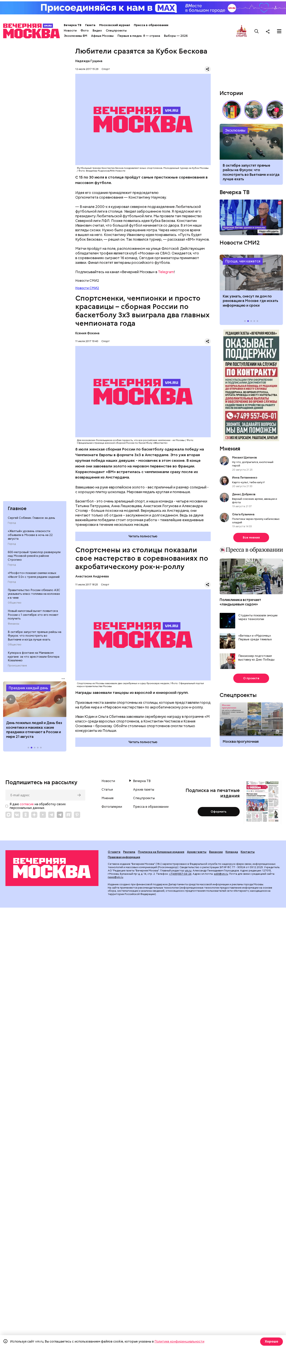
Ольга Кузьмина (244, 514)
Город (12, 522)
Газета (90, 25)
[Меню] (279, 31)
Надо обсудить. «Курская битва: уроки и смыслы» (251, 217)
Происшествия (17, 665)
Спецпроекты (116, 31)
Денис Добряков (243, 494)
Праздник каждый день (28, 688)
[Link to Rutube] (68, 815)
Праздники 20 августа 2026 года (34, 699)
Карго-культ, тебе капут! (248, 482)
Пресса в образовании (151, 25)
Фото (85, 31)
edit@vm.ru (221, 873)
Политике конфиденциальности (179, 1341)
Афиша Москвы (102, 36)
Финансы (13, 623)
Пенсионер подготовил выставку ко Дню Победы (256, 658)
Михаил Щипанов (244, 457)
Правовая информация (124, 857)
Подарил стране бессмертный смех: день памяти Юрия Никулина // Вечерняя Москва (253, 109)
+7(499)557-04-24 (180, 873)
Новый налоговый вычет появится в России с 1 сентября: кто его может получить (33, 614)
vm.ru (188, 870)
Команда (231, 852)
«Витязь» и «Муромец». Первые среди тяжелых (255, 637)
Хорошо (271, 1341)
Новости (70, 31)
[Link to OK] (26, 815)
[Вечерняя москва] (51, 868)
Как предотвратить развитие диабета (251, 272)
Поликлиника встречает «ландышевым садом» (240, 601)
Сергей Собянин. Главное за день (31, 518)
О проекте (251, 678)
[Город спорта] (241, 31)
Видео (97, 31)
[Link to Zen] (34, 815)
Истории (231, 93)
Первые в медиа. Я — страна (139, 36)
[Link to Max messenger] (8, 815)
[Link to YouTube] (43, 815)
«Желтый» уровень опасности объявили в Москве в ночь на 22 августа (30, 535)
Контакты (248, 852)
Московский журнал (114, 25)
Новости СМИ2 (87, 288)
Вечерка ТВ (72, 25)
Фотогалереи (112, 806)
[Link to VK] (17, 815)
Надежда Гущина (88, 61)
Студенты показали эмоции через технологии (257, 617)
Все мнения (251, 537)
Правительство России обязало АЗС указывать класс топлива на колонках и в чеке (34, 594)
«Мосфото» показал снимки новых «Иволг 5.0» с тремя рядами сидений (34, 575)
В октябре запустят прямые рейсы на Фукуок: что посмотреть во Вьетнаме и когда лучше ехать (34, 635)
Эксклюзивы (235, 130)
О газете (114, 852)
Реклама (129, 852)
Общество (14, 602)
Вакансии (216, 852)
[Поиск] (256, 31)
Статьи (107, 789)
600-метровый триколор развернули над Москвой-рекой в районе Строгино (34, 556)
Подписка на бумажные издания (161, 852)
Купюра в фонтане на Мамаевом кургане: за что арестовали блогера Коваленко (33, 656)
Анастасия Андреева (92, 576)
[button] (11, 699)
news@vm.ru (115, 877)
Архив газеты (143, 789)
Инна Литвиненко (244, 477)
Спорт (106, 69)
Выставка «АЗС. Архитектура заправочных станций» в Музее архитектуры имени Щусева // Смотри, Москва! (231, 109)
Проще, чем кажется (242, 261)
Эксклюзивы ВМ (75, 36)
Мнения (230, 448)
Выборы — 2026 (176, 36)
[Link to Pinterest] (77, 815)
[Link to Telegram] (51, 815)
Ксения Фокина (87, 333)
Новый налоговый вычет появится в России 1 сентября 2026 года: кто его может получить (251, 142)
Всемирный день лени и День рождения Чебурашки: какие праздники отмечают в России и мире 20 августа (33, 730)
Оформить (218, 812)
